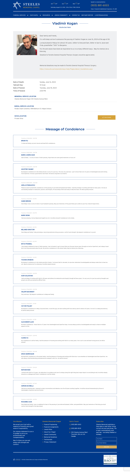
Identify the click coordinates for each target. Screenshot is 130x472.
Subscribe (106, 447)
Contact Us (76, 15)
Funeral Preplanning (50, 425)
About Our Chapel (50, 432)
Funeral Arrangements (51, 427)
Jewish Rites (48, 429)
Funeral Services (19, 15)
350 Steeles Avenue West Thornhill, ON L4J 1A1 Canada (79, 434)
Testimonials (48, 440)
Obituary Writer (87, 15)
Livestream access (101, 15)
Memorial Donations (50, 437)
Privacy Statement (50, 442)
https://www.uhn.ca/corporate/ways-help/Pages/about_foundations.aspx (66, 69)
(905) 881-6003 (100, 5)
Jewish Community (61, 15)
